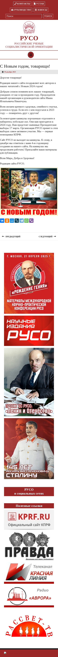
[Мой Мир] (12, 220)
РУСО (29, 38)
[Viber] (31, 220)
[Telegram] (21, 220)
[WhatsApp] (26, 220)
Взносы (42, 10)
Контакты (23, 4)
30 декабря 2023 (10, 72)
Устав (40, 4)
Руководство (22, 10)
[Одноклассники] (7, 220)
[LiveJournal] (17, 220)
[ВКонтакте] (2, 220)
